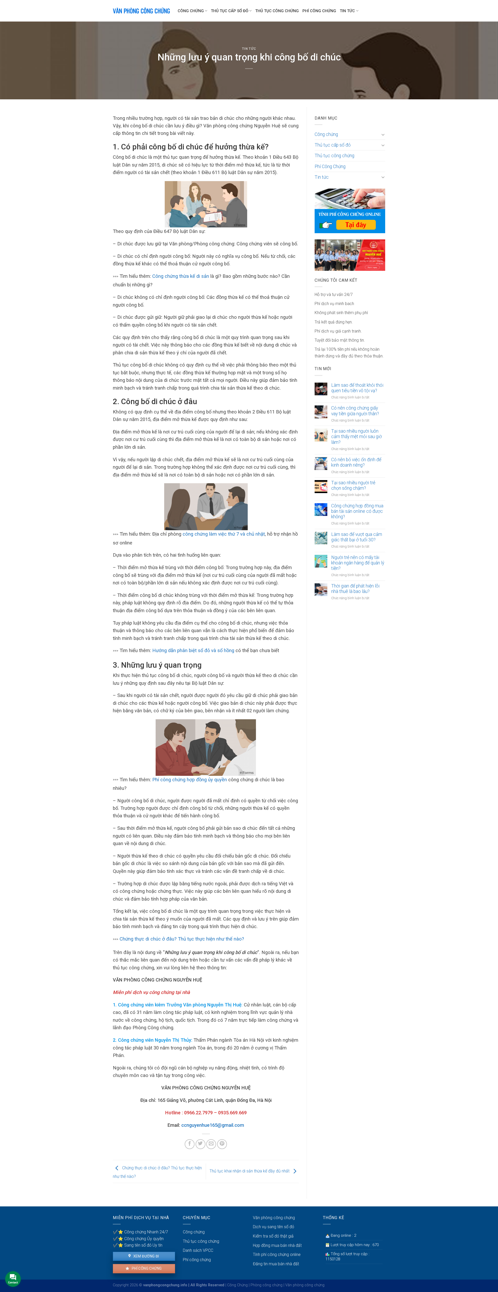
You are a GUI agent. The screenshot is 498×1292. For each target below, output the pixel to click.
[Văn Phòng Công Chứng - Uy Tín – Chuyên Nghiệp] (141, 11)
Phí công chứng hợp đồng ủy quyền (189, 779)
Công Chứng (237, 1285)
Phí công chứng (146, 1268)
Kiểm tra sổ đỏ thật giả (273, 1236)
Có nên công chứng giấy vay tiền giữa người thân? (355, 410)
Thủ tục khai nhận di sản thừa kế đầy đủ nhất (250, 1171)
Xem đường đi (145, 1256)
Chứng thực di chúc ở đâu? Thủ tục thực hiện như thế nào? (182, 939)
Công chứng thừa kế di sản (180, 276)
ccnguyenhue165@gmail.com (212, 1125)
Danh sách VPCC (198, 1250)
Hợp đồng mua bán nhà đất (277, 1245)
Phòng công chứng (266, 1285)
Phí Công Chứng (319, 11)
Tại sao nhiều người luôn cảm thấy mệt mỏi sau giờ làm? (356, 437)
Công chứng (191, 11)
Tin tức (347, 11)
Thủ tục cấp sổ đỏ (229, 11)
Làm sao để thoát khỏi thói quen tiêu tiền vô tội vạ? (357, 388)
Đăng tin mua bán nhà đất (276, 1263)
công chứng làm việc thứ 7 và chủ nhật (224, 534)
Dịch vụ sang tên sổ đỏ (273, 1226)
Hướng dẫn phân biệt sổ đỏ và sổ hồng (194, 650)
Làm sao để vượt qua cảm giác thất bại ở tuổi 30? (356, 537)
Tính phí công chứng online (277, 1254)
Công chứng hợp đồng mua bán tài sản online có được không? (357, 511)
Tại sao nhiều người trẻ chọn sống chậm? (353, 485)
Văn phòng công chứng (274, 1217)
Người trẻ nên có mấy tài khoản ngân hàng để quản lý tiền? (357, 563)
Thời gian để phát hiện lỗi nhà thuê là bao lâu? (355, 588)
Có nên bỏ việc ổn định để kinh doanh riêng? (356, 462)
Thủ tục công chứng (277, 11)
